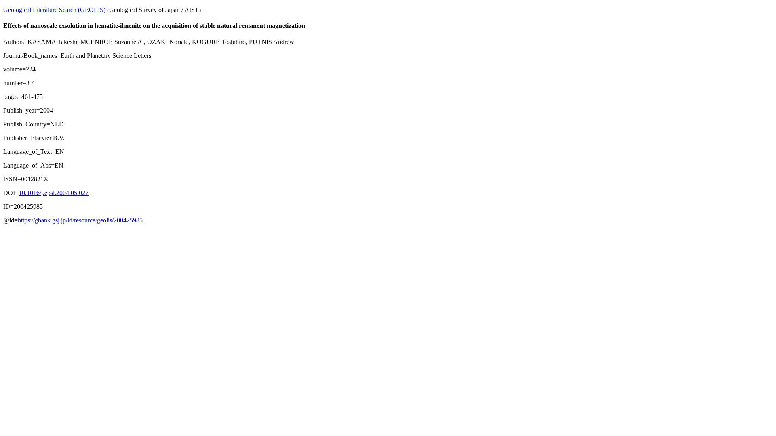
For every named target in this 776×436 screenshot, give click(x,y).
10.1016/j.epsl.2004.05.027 (54, 192)
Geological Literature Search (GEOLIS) (54, 9)
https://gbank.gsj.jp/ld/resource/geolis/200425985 (80, 220)
